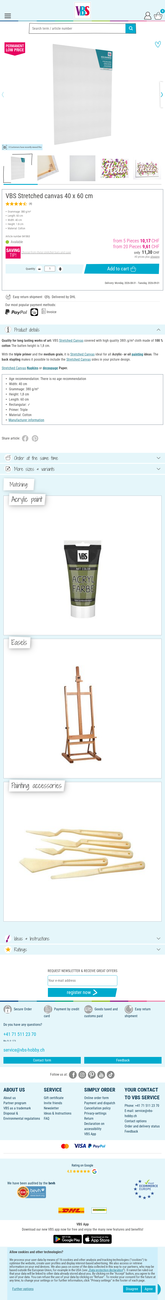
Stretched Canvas (71, 340)
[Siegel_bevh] (31, 1192)
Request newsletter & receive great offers (82, 971)
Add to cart (118, 269)
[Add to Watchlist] (158, 44)
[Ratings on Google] (82, 1169)
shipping (154, 256)
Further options (23, 1289)
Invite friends (53, 1103)
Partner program (14, 1103)
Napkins (32, 368)
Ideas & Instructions (57, 1113)
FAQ (46, 1118)
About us (9, 1098)
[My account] (148, 15)
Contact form (42, 1060)
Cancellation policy (97, 1108)
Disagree (132, 1289)
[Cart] (158, 15)
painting (137, 354)
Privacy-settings (95, 1113)
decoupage (50, 368)
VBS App (90, 1134)
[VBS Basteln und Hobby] (82, 10)
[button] (6, 94)
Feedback (123, 1060)
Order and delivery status (142, 1126)
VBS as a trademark (17, 1108)
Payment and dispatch (99, 1103)
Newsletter (51, 1108)
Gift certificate (54, 1098)
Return (88, 1118)
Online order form (96, 1098)
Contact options (136, 1121)
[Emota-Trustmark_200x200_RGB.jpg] (146, 1189)
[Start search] (130, 28)
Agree (149, 1289)
